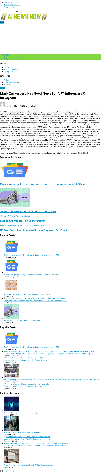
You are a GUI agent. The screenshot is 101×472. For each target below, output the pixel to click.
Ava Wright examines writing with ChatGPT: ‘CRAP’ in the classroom (29, 465)
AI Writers (7, 59)
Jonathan (8, 106)
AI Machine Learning (11, 57)
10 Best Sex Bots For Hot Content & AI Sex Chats (28, 211)
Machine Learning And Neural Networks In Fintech (22, 432)
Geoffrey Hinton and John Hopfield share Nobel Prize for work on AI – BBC (31, 255)
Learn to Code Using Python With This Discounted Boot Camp (27, 439)
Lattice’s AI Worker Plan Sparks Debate (23, 220)
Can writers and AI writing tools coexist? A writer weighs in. (25, 386)
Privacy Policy (9, 7)
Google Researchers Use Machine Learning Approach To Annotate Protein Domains (35, 445)
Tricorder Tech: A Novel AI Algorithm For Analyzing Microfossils (27, 294)
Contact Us (8, 3)
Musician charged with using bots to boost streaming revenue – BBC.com (43, 184)
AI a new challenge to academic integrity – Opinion (22, 413)
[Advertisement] (50, 38)
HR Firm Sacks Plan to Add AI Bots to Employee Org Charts (34, 230)
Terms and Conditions (12, 5)
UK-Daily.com (10, 471)
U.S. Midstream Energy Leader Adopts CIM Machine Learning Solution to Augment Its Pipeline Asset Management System (49, 353)
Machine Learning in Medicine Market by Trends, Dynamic (25, 360)
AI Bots (6, 55)
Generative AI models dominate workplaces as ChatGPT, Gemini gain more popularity (35, 301)
